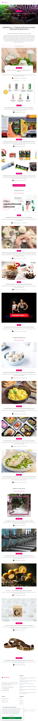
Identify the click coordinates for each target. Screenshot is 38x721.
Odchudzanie (19, 518)
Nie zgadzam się (12, 715)
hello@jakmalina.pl (6, 690)
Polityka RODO (26, 710)
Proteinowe (19, 139)
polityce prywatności (15, 713)
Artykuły (21, 675)
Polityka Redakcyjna (32, 710)
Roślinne (19, 105)
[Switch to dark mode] (34, 2)
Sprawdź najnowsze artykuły (19, 185)
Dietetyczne (19, 370)
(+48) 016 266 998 (6, 688)
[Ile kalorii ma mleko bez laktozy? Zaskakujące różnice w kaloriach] (19, 60)
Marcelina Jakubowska (5, 698)
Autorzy (3, 696)
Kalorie (19, 215)
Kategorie (21, 696)
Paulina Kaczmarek (5, 700)
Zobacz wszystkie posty (19, 193)
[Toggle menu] (35, 2)
